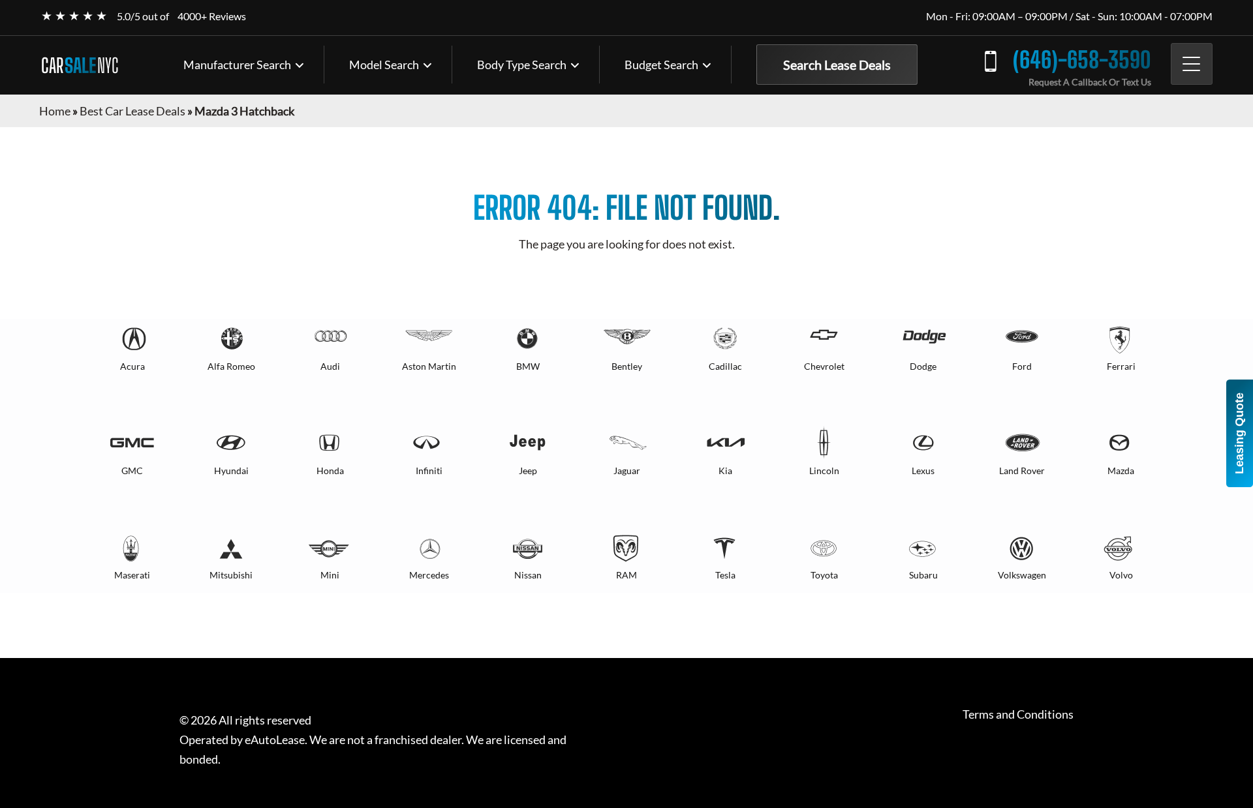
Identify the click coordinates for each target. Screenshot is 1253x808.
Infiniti (429, 470)
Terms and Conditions (1018, 714)
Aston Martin (429, 366)
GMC (132, 470)
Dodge (923, 366)
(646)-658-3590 (1082, 59)
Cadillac (725, 366)
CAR (79, 65)
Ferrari (1121, 366)
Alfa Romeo (231, 366)
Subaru (923, 574)
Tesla (725, 574)
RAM (626, 574)
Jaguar (626, 470)
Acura (132, 366)
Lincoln (824, 470)
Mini (329, 574)
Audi (330, 366)
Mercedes (429, 574)
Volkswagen (1022, 574)
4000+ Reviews (212, 16)
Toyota (824, 574)
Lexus (923, 470)
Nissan (528, 574)
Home (54, 111)
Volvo (1121, 574)
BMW (528, 366)
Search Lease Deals (837, 64)
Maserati (132, 574)
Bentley (626, 366)
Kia (725, 470)
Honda (330, 470)
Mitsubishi (231, 574)
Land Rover (1022, 470)
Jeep (528, 470)
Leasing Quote (1239, 433)
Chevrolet (824, 366)
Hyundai (231, 470)
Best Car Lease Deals (132, 111)
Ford (1022, 366)
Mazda (1120, 470)
